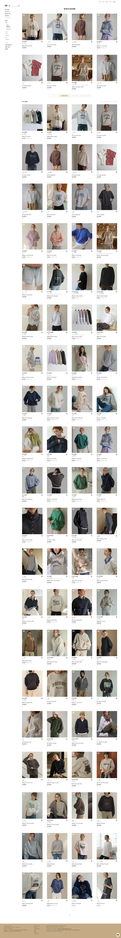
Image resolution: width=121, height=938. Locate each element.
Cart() (106, 1)
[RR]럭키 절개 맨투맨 (51, 864)
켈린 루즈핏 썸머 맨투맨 (51, 214)
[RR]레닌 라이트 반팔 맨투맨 (27, 294)
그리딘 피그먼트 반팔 (100, 214)
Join (103, 1)
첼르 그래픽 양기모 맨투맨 (101, 701)
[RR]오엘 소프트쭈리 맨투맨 (77, 620)
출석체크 (6, 48)
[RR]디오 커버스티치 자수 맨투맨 (53, 417)
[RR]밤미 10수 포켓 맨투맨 (76, 458)
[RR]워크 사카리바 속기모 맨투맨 (77, 743)
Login (100, 1)
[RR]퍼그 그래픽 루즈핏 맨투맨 (27, 903)
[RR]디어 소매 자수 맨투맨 (51, 458)
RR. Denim (7, 11)
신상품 (101, 101)
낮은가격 (115, 101)
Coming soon (8, 17)
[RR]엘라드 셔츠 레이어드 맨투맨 (28, 621)
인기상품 (104, 101)
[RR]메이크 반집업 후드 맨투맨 (27, 336)
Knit (6, 37)
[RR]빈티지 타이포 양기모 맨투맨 (28, 823)
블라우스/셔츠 (8, 27)
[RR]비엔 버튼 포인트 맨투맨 (27, 579)
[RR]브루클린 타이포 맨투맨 (77, 377)
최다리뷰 (108, 101)
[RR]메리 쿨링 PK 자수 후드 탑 (52, 903)
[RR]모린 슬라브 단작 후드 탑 (77, 499)
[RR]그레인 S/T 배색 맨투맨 (102, 377)
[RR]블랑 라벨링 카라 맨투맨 (52, 336)
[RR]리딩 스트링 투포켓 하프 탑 (27, 255)
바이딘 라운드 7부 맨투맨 (51, 85)
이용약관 (35, 929)
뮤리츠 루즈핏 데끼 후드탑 (51, 44)
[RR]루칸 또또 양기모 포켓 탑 (27, 864)
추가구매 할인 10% (8, 44)
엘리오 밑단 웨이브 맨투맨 (101, 85)
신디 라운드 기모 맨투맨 (51, 539)
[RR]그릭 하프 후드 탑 (100, 903)
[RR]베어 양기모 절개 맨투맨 (77, 783)
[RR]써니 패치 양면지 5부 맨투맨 (102, 864)
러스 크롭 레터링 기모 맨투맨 (102, 742)
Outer (6, 31)
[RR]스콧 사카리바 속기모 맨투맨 (102, 782)
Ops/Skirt (7, 35)
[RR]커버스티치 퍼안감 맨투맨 (102, 661)
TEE (53, 95)
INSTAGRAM (36, 933)
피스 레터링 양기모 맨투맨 (51, 701)
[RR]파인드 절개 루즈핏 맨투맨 (102, 295)
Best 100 (7, 15)
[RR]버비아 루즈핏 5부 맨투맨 (77, 295)
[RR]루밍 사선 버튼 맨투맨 (76, 255)
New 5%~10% (8, 13)
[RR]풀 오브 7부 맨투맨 (26, 136)
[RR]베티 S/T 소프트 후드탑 (102, 45)
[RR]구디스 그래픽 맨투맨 (101, 417)
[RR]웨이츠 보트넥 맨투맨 (101, 336)
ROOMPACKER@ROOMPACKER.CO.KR (64, 928)
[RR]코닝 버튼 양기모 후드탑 (52, 661)
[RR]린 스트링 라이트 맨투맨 (77, 336)
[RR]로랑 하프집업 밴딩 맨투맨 (27, 458)
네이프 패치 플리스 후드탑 (26, 742)
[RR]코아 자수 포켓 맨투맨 (51, 377)
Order (110, 1)
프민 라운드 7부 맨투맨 (26, 175)
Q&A (35, 931)
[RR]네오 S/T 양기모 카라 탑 (77, 702)
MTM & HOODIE (64, 95)
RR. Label (7, 9)
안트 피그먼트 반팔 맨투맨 (26, 85)
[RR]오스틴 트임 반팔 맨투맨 (77, 864)
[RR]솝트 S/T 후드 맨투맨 (51, 255)
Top (6, 22)
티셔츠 (7, 24)
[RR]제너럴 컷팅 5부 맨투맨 (27, 45)
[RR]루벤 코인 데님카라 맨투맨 (102, 580)
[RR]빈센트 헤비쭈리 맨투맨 (52, 620)
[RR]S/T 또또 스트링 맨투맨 (77, 580)
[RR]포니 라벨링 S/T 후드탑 (102, 538)
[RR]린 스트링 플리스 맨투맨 (77, 661)
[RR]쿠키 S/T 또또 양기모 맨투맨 (53, 824)
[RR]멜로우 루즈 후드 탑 (101, 621)
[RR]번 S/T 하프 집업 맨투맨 (27, 499)
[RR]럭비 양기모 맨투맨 (101, 823)
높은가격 (111, 101)
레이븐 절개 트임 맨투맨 (76, 175)
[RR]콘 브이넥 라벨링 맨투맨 (27, 417)
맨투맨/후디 (8, 26)
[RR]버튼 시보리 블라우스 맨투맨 (77, 86)
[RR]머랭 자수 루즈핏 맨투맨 (52, 499)
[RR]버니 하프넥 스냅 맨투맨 (27, 539)
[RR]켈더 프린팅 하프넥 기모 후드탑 (53, 580)
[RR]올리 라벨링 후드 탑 (101, 499)
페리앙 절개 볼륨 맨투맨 (76, 44)
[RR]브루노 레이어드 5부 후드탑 (27, 377)
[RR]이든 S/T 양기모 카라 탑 (27, 782)
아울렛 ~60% (7, 46)
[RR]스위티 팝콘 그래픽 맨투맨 (77, 417)
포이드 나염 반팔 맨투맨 (76, 214)
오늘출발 (6, 42)
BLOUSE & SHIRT (75, 95)
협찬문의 (35, 932)
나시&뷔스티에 (8, 29)
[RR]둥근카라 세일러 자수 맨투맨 (53, 782)
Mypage (114, 1)
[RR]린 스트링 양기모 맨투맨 (77, 539)
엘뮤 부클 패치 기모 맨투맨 (51, 743)
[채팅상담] (117, 934)
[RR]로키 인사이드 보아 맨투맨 (77, 823)
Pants (6, 33)
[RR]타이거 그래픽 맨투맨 (76, 903)
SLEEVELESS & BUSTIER (85, 95)
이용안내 (35, 927)
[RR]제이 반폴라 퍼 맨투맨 (26, 660)
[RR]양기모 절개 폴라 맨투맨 (27, 702)
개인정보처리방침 (37, 928)
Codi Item (7, 39)
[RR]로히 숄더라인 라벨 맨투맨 (52, 295)
